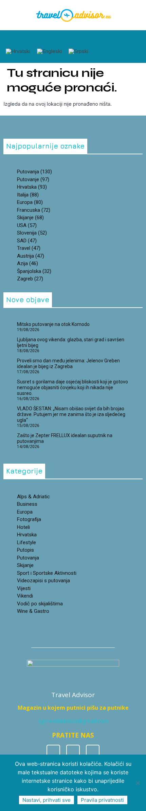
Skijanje (25, 565)
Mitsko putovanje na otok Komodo (53, 324)
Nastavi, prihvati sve (46, 800)
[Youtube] (92, 751)
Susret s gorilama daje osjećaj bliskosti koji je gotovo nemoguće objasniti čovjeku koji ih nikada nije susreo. (72, 387)
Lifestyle (26, 542)
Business (27, 504)
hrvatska (32, 187)
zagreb (30, 279)
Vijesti (24, 588)
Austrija (30, 256)
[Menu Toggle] (71, 38)
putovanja (34, 172)
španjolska (34, 271)
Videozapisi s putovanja (43, 580)
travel (28, 248)
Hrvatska (27, 535)
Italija (28, 195)
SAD (27, 241)
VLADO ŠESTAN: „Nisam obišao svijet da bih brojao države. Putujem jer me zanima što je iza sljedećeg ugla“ (71, 414)
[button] (23, 39)
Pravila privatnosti (102, 800)
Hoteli (23, 527)
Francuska (33, 210)
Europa (30, 202)
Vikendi (25, 596)
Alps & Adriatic (33, 497)
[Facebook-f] (53, 751)
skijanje (30, 217)
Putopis (25, 550)
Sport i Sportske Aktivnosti (46, 573)
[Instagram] (73, 751)
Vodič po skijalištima (40, 604)
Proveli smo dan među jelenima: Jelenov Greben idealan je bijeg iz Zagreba (68, 363)
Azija (27, 263)
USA (27, 225)
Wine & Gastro (33, 611)
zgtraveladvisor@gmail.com (73, 721)
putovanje (33, 179)
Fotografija (29, 519)
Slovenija (32, 233)
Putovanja (28, 558)
